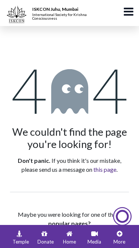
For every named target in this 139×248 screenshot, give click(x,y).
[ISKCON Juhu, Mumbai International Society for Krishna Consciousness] (18, 9)
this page (104, 169)
